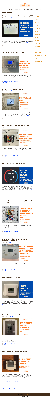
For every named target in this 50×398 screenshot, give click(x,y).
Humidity (37, 40)
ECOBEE (36, 31)
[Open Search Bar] (43, 9)
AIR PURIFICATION (9, 9)
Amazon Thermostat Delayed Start (13, 163)
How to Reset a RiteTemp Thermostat (14, 315)
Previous (4, 388)
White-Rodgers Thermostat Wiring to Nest (16, 125)
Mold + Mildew (38, 46)
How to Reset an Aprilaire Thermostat (14, 351)
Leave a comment (6, 45)
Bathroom (37, 22)
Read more (28, 42)
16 (12, 388)
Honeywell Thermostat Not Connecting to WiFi (17, 16)
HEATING (37, 37)
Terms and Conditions (25, 396)
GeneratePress (29, 394)
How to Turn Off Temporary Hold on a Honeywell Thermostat (14, 239)
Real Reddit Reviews (38, 9)
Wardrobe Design (38, 61)
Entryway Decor (38, 34)
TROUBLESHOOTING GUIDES (7, 44)
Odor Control (37, 49)
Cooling (36, 25)
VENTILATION (37, 58)
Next (14, 388)
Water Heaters (38, 63)
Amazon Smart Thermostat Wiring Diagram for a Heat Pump (17, 201)
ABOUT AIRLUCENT (17, 9)
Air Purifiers (37, 16)
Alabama (37, 19)
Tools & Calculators (29, 9)
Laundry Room (38, 43)
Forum (24, 9)
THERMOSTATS (15, 44)
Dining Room (37, 28)
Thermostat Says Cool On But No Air (14, 52)
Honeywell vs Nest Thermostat (12, 89)
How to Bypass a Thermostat (12, 277)
